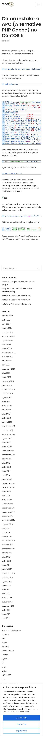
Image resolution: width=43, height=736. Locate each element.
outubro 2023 (7, 332)
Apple (4, 642)
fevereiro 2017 (8, 450)
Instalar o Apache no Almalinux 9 (16, 300)
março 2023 (7, 348)
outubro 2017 (7, 430)
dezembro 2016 (8, 454)
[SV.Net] (9, 4)
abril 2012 (6, 593)
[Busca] (38, 268)
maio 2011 (6, 614)
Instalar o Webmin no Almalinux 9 (16, 304)
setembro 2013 (8, 548)
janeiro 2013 (7, 569)
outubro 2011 (7, 602)
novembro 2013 (8, 540)
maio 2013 (6, 565)
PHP (3, 679)
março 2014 (7, 536)
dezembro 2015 (8, 483)
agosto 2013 (7, 553)
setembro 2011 (8, 606)
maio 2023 (6, 344)
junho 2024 (6, 320)
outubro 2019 (7, 393)
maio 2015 (6, 491)
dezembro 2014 (8, 508)
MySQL (4, 671)
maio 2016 (6, 471)
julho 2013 (6, 557)
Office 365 (6, 675)
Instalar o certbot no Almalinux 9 (16, 295)
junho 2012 (6, 585)
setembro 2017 (8, 434)
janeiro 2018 (7, 422)
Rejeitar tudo (21, 731)
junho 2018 (6, 418)
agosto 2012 (7, 581)
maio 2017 (6, 442)
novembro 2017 (8, 426)
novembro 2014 (8, 512)
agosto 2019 (7, 397)
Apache (5, 634)
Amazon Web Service (11, 630)
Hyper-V (5, 659)
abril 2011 (5, 618)
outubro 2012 (7, 577)
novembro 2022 (8, 352)
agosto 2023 (7, 340)
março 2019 (7, 405)
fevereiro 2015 (8, 503)
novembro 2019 (8, 389)
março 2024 (7, 328)
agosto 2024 (7, 316)
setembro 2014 (8, 520)
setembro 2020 (8, 369)
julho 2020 (6, 373)
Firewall (5, 654)
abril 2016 (6, 475)
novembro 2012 (8, 573)
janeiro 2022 (7, 360)
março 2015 (7, 499)
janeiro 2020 (7, 385)
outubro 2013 (7, 544)
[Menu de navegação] (38, 4)
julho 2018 (6, 414)
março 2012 (7, 597)
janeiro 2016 (7, 479)
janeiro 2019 (7, 410)
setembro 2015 (8, 487)
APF (3, 638)
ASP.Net (5, 646)
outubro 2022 (7, 356)
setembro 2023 (8, 336)
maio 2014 (6, 528)
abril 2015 (6, 495)
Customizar (21, 724)
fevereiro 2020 (8, 381)
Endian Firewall (8, 650)
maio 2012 (6, 589)
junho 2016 (6, 467)
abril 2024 (6, 324)
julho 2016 (6, 463)
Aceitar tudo (21, 718)
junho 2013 (6, 561)
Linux (4, 667)
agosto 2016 (7, 459)
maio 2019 (6, 401)
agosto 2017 (7, 438)
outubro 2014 (7, 516)
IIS (3, 663)
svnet (7, 41)
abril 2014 (6, 532)
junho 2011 (6, 610)
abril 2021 (6, 365)
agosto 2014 (7, 524)
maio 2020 (6, 377)
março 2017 (7, 446)
